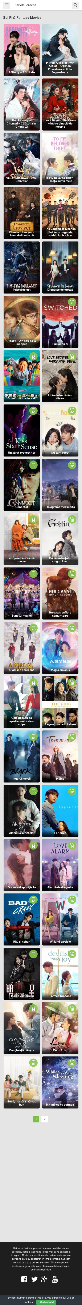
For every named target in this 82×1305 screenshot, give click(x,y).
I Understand (46, 1302)
